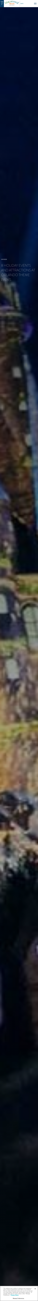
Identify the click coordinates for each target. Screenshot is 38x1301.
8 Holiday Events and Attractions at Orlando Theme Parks (18, 272)
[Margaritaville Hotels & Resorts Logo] (11, 3)
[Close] (35, 1289)
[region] (35, 3)
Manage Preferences (18, 1298)
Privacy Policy (15, 1295)
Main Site (2, 2)
